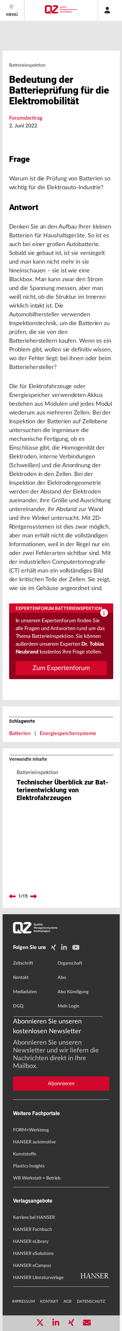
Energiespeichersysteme (68, 733)
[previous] (12, 896)
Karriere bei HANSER (34, 1217)
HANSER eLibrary (30, 1241)
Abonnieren (61, 1083)
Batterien (20, 733)
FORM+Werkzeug (31, 1130)
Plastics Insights (29, 1166)
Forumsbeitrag (25, 118)
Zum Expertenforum (61, 668)
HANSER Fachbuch (32, 1229)
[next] (33, 896)
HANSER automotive (34, 1142)
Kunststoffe (24, 1154)
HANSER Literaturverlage (38, 1277)
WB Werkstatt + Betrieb (37, 1178)
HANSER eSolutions (33, 1253)
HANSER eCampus (32, 1265)
